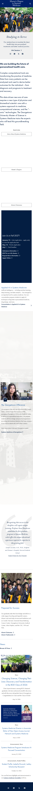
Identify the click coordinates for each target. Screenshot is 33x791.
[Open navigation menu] (3, 3)
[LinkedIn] (14, 54)
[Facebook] (22, 54)
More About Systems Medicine (16, 134)
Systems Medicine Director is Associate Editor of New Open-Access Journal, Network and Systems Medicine (16, 731)
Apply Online (6, 258)
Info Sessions (15, 50)
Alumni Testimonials (7, 635)
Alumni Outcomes (16, 205)
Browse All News (5, 648)
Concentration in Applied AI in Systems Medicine (13, 305)
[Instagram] (10, 54)
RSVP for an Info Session (9, 253)
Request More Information (10, 256)
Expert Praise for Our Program (17, 556)
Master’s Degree (16, 169)
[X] (18, 54)
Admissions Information (9, 251)
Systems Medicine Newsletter (12, 778)
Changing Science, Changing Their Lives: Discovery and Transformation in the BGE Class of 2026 (16, 681)
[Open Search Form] (30, 3)
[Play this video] (5, 400)
